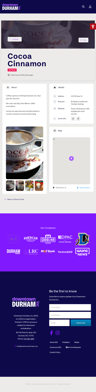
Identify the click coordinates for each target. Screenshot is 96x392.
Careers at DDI (55, 347)
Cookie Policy (55, 352)
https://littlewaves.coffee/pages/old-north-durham (80, 111)
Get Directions (84, 188)
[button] (93, 26)
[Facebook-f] (51, 333)
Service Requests (74, 347)
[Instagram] (57, 333)
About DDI (54, 342)
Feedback (66, 342)
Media (76, 342)
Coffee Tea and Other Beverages (21, 75)
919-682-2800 (29, 339)
